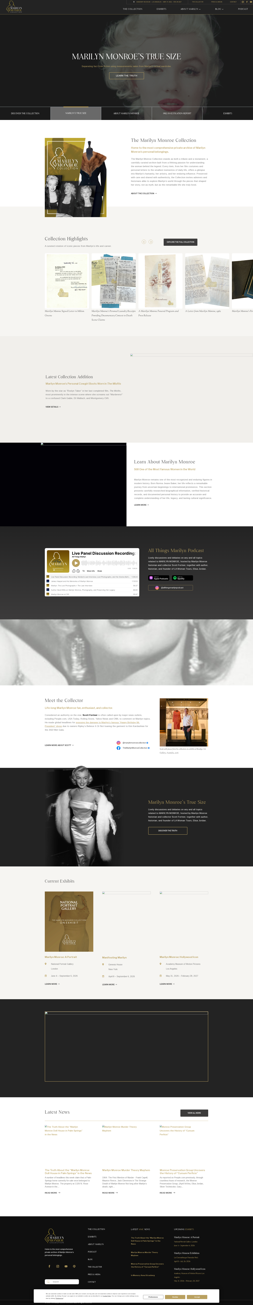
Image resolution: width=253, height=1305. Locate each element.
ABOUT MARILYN (189, 9)
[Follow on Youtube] (251, 2)
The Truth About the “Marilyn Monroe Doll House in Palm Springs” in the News (68, 1172)
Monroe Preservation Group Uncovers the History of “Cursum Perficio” (182, 1172)
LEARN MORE (126, 75)
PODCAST (243, 9)
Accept (197, 1297)
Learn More (140, 505)
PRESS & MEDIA (216, 2)
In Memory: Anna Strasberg (143, 1275)
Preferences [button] (59, 1298)
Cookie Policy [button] (107, 1296)
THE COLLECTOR (197, 2)
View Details (52, 407)
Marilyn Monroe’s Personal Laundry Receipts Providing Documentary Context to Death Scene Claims (114, 315)
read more (51, 1193)
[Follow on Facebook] (247, 2)
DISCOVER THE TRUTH (167, 831)
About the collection (142, 193)
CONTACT (233, 2)
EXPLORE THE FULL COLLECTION (180, 242)
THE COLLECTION (132, 9)
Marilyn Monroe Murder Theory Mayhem (126, 1170)
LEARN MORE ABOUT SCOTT (58, 745)
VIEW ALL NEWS (194, 1113)
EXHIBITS (161, 9)
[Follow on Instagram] (243, 2)
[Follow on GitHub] (74, 1267)
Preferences (153, 1297)
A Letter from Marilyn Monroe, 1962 (203, 311)
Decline (175, 1297)
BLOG (218, 9)
